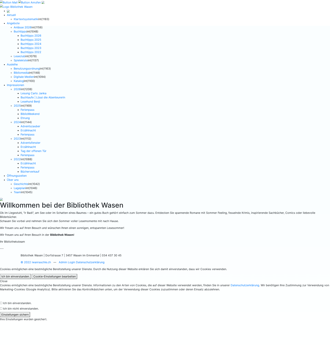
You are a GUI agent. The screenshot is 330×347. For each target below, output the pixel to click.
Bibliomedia (21, 72)
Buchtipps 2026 (31, 35)
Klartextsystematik (26, 19)
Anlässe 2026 (22, 27)
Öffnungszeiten (17, 175)
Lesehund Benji (30, 101)
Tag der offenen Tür (33, 151)
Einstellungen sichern (15, 314)
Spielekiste (21, 60)
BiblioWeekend (30, 114)
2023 (17, 138)
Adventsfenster (30, 142)
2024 (17, 122)
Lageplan (20, 188)
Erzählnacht (28, 130)
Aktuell (11, 15)
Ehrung (25, 118)
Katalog (19, 81)
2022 (17, 159)
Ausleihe (12, 64)
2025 (17, 105)
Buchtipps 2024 (31, 43)
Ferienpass (27, 109)
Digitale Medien (24, 76)
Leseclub (19, 56)
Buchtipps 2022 (31, 52)
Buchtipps (20, 31)
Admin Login (67, 262)
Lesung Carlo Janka (33, 93)
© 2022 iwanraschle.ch (36, 262)
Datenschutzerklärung (90, 262)
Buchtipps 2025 (31, 39)
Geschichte (21, 184)
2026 (17, 89)
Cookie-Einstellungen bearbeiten (54, 276)
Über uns (13, 179)
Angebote (13, 23)
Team (17, 192)
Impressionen (15, 85)
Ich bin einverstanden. (15, 276)
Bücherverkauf (30, 171)
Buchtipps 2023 (31, 48)
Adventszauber (30, 126)
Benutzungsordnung (27, 68)
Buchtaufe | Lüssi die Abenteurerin (43, 97)
